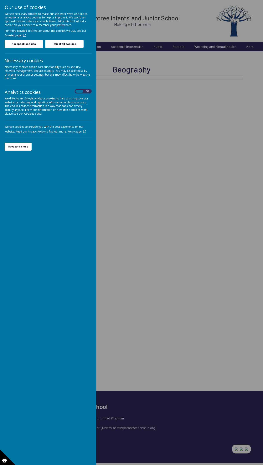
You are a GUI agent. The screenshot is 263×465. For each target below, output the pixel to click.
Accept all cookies (24, 43)
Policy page (74, 131)
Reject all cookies (64, 43)
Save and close (18, 146)
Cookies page (13, 35)
